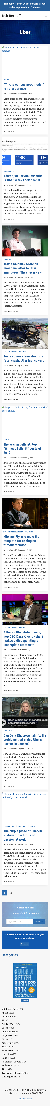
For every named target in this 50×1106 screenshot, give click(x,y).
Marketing (7, 1043)
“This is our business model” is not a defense (23, 86)
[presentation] (25, 61)
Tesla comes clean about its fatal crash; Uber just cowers (23, 358)
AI (3, 1020)
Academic (7, 1016)
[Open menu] (46, 16)
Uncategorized (9, 1076)
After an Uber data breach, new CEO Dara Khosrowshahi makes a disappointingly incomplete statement (23, 638)
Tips (4, 1069)
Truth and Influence (12, 1073)
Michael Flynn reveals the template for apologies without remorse (21, 541)
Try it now (35, 7)
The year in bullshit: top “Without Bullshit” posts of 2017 (22, 448)
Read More (10, 131)
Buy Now (25, 1001)
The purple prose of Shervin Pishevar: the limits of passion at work (22, 835)
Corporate (8, 171)
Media (6, 80)
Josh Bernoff (11, 94)
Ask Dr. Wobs (8, 1024)
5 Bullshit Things (11, 1009)
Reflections (8, 1065)
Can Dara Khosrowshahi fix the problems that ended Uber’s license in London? (24, 739)
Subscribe (39, 922)
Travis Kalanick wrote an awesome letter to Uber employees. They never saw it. (24, 268)
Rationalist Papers (11, 1061)
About (6, 440)
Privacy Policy (25, 1098)
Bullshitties (9, 351)
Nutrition (7, 1054)
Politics (29, 532)
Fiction (5, 1039)
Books (5, 1028)
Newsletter (7, 1050)
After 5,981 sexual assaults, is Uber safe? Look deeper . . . (24, 178)
